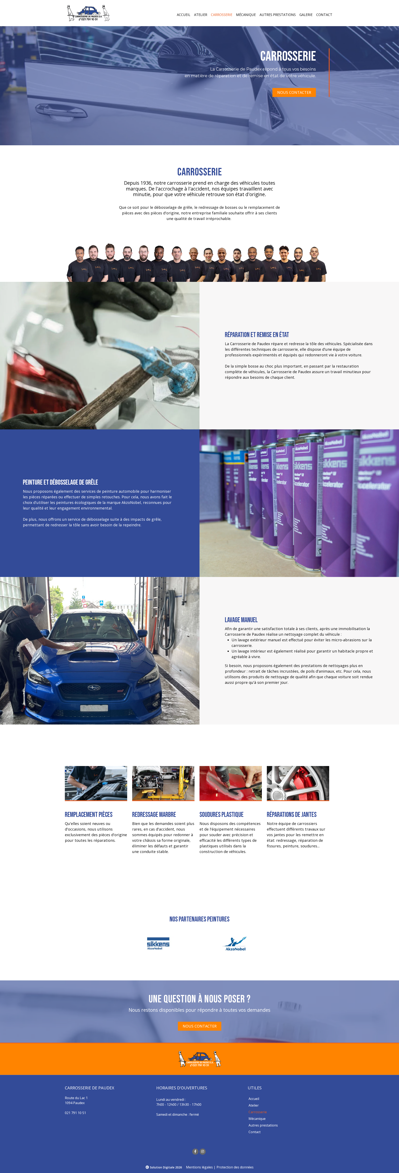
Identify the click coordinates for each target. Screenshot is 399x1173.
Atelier (200, 14)
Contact (324, 14)
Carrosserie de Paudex (250, 343)
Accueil (183, 14)
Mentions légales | (201, 1167)
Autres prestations (278, 14)
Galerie (306, 14)
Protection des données (235, 1167)
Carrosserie (221, 14)
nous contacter (294, 92)
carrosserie (179, 183)
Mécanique (246, 14)
